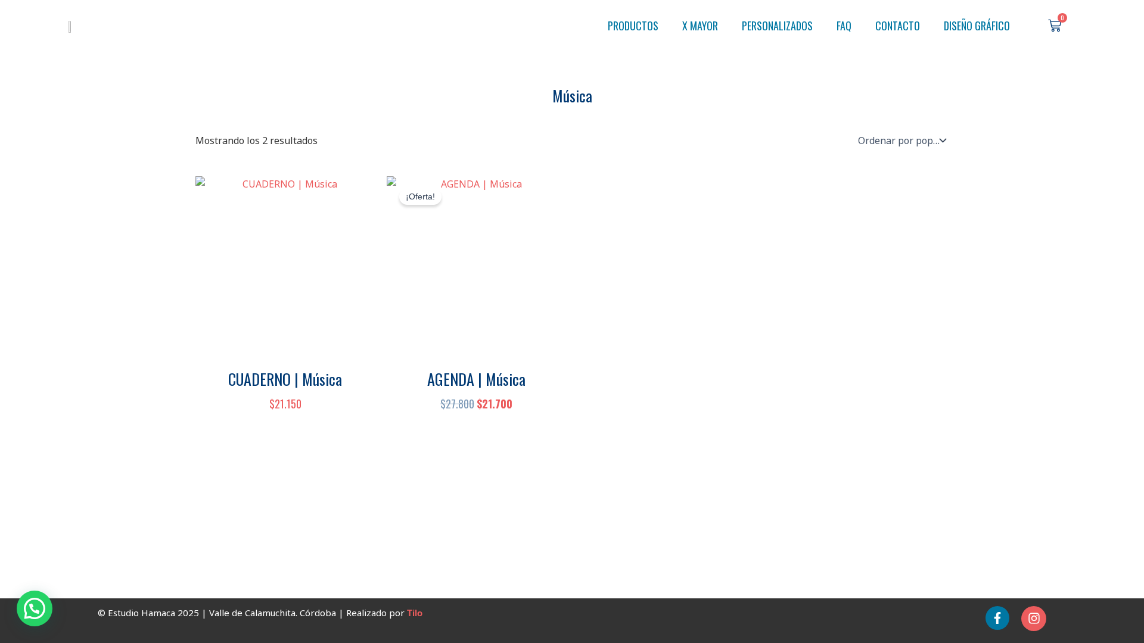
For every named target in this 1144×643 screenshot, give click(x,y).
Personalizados (777, 25)
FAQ (844, 25)
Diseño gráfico (977, 25)
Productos (633, 25)
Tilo (414, 613)
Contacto (897, 25)
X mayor (700, 25)
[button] (34, 608)
